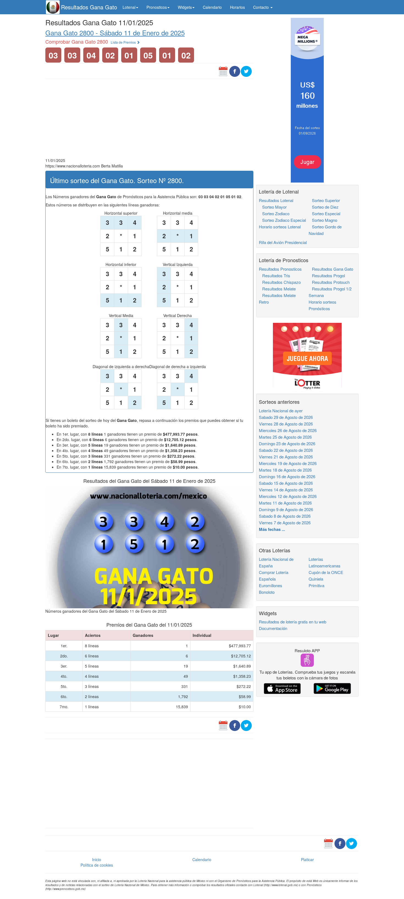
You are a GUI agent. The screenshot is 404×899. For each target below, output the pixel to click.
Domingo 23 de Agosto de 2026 (287, 443)
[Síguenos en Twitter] (246, 71)
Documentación (273, 628)
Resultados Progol (327, 275)
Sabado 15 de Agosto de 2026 (286, 483)
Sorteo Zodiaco (274, 213)
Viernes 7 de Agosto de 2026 (285, 522)
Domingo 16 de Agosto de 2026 (287, 476)
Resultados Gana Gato (89, 7)
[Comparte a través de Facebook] (234, 71)
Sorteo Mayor (273, 207)
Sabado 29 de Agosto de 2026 (286, 417)
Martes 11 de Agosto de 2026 (285, 503)
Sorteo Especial (324, 213)
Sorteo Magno (323, 220)
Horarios (237, 7)
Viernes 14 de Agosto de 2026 (286, 489)
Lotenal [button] (129, 7)
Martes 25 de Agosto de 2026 (285, 437)
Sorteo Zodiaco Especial (282, 220)
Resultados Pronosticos (280, 269)
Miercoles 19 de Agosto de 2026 (288, 463)
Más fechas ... (272, 529)
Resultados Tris (274, 275)
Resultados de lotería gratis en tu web (292, 621)
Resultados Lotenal (276, 200)
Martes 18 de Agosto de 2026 (285, 470)
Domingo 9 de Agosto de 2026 (286, 509)
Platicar (307, 859)
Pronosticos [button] (156, 7)
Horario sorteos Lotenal (280, 226)
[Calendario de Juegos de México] (223, 71)
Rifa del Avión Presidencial (283, 242)
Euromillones (270, 585)
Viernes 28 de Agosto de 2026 (286, 424)
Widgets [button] (185, 7)
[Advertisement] (149, 119)
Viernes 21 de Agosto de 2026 (286, 457)
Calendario (212, 7)
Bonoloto (267, 592)
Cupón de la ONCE (326, 572)
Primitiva (316, 585)
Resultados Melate (277, 289)
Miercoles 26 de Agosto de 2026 (288, 430)
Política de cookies (97, 865)
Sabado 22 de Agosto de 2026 (286, 450)
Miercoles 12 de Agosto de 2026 (288, 496)
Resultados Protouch (329, 282)
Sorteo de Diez (324, 207)
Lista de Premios (124, 42)
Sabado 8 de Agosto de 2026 (285, 516)
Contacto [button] (261, 7)
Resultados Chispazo (280, 282)
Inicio (96, 859)
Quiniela (316, 579)
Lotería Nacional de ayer (281, 410)
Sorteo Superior (324, 200)
